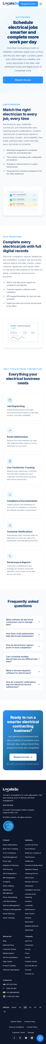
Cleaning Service (31, 873)
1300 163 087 (11, 988)
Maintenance (30, 909)
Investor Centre (31, 961)
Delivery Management (11, 905)
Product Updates (9, 966)
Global (14, 1007)
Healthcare (29, 861)
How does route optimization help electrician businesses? (20, 634)
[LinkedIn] (32, 1038)
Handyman (29, 886)
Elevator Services (31, 882)
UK (40, 1007)
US (25, 1007)
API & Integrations (10, 873)
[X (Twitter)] (20, 1038)
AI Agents (6, 882)
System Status (16, 1021)
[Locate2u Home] (10, 4)
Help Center (7, 961)
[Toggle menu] (40, 4)
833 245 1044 (8, 805)
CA (30, 1007)
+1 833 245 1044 (12, 996)
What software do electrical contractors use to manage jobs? (19, 622)
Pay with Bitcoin (31, 966)
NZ (35, 1007)
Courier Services (31, 845)
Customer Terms (18, 1032)
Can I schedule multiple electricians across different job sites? (21, 659)
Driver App (7, 861)
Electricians (29, 878)
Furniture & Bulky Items (34, 865)
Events (27, 957)
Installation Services (32, 890)
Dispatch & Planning (10, 865)
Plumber (28, 918)
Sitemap (31, 1032)
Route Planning (8, 914)
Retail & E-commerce (33, 853)
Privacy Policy (30, 1021)
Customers (29, 945)
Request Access (28, 4)
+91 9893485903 (12, 992)
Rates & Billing (8, 886)
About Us (28, 941)
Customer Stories (9, 949)
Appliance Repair (31, 869)
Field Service (30, 857)
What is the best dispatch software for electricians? (18, 671)
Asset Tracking (8, 918)
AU (20, 1007)
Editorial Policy (8, 945)
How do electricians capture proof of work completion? (19, 646)
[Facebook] (14, 1038)
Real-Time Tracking (10, 849)
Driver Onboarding (10, 897)
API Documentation (10, 957)
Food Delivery (30, 849)
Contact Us (29, 974)
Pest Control (29, 914)
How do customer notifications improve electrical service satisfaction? (21, 684)
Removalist (29, 922)
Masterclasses (8, 953)
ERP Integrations (9, 878)
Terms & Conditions (16, 1027)
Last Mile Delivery (9, 901)
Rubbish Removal (31, 926)
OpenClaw (29, 930)
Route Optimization (10, 845)
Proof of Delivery (9, 853)
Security (28, 970)
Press (27, 953)
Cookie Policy (32, 1027)
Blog (4, 941)
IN (4, 1012)
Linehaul (28, 901)
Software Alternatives (11, 970)
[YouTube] (26, 1038)
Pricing (27, 949)
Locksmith (29, 905)
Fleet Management (10, 857)
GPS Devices (8, 869)
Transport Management (12, 909)
